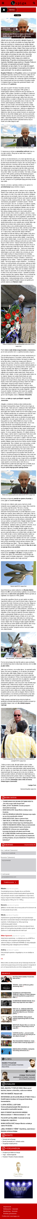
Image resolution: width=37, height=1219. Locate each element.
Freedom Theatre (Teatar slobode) (13, 1157)
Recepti (7, 1135)
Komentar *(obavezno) (8, 857)
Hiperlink (8, 1084)
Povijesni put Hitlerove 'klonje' (11, 1152)
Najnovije (6, 973)
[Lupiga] (18, 2)
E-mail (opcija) (5, 874)
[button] (3, 3)
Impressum (7, 1207)
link (2, 958)
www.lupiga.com (14, 1216)
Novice (12, 10)
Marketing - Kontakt (10, 1211)
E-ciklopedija (11, 1148)
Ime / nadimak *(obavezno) (9, 850)
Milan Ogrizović (6, 936)
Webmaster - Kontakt (10, 1209)
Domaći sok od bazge (9, 1139)
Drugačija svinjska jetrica (10, 1143)
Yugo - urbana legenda (9, 1154)
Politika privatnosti (10, 1213)
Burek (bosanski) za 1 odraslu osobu (13, 1141)
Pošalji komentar (9, 882)
